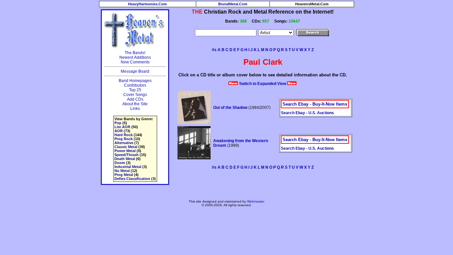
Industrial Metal (127, 167)
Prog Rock (123, 139)
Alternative (123, 143)
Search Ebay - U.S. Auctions (307, 113)
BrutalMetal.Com (232, 4)
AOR (118, 131)
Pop (117, 123)
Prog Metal (123, 175)
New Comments (135, 62)
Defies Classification (132, 179)
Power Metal (125, 151)
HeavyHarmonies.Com (147, 4)
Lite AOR (122, 127)
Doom (119, 163)
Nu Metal (122, 171)
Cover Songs (135, 94)
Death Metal (124, 159)
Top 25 (135, 90)
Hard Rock (123, 135)
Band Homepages (135, 80)
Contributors (135, 85)
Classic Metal (125, 147)
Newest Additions (135, 57)
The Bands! (135, 52)
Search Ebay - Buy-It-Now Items (315, 104)
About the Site (135, 104)
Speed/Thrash (126, 155)
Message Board (135, 71)
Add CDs (135, 99)
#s (214, 49)
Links (135, 108)
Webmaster (255, 201)
